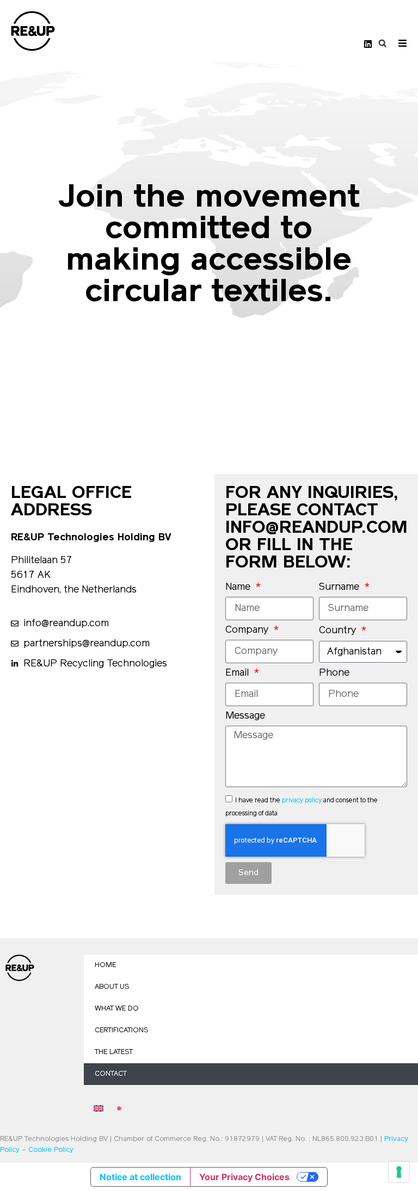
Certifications (121, 1030)
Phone (334, 673)
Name (239, 588)
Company (248, 630)
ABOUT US (112, 986)
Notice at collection (140, 1176)
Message (245, 716)
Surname (340, 588)
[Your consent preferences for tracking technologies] (399, 1172)
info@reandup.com (316, 528)
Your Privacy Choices (244, 1176)
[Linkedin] (368, 44)
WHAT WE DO (117, 1008)
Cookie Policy (50, 1149)
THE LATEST (114, 1052)
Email (238, 673)
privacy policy (302, 800)
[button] (382, 43)
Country (339, 631)
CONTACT (111, 1073)
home (105, 965)
